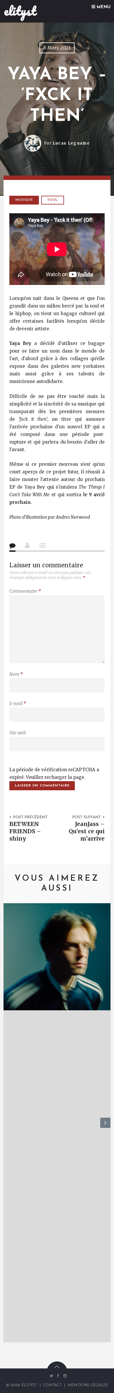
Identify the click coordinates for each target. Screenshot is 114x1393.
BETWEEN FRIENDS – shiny (25, 831)
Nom (16, 674)
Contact (52, 1385)
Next (105, 1127)
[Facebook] (58, 1376)
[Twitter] (51, 1376)
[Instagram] (63, 1376)
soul (52, 200)
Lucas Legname (71, 143)
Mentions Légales (88, 1385)
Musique (24, 200)
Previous (8, 1127)
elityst (20, 10)
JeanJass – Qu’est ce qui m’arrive (87, 831)
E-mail (17, 703)
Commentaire (25, 591)
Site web (17, 733)
